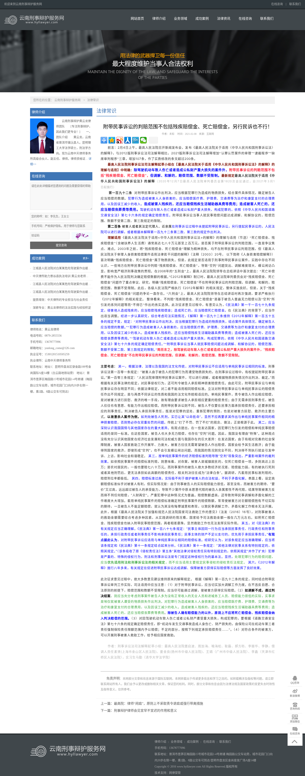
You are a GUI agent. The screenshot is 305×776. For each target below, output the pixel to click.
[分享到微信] (143, 140)
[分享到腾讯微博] (135, 140)
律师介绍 (159, 18)
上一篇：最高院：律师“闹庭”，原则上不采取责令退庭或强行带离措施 (152, 703)
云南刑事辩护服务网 (67, 100)
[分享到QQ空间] (112, 140)
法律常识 (93, 100)
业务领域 (180, 18)
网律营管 (175, 772)
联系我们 (295, 4)
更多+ (86, 258)
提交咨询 (61, 245)
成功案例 (202, 18)
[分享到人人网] (127, 140)
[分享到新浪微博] (119, 140)
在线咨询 (277, 4)
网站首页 (137, 18)
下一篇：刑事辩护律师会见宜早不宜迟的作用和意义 (139, 710)
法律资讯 (223, 18)
